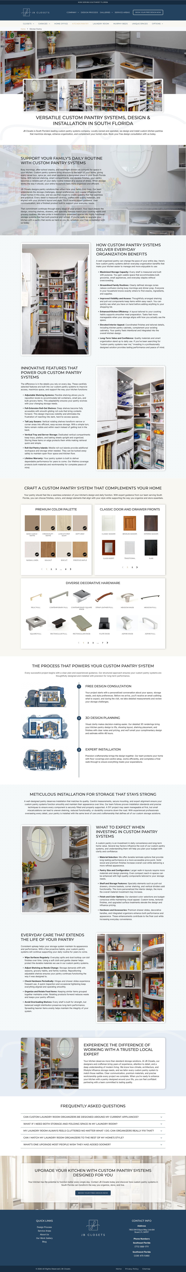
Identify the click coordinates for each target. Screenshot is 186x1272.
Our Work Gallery (44, 1238)
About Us (44, 1234)
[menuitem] (73, 12)
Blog (44, 1241)
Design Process (44, 1227)
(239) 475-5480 (141, 1255)
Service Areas (44, 1230)
